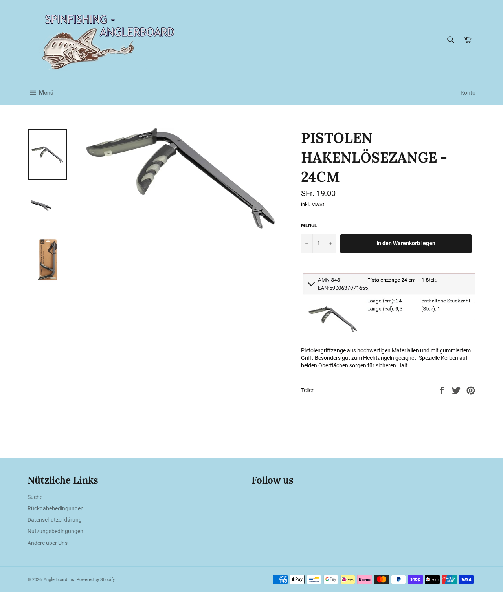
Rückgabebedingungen (56, 508)
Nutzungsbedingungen (55, 531)
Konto (468, 93)
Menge (309, 225)
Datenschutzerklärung (55, 520)
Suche (35, 497)
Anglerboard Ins (59, 579)
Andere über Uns (48, 543)
